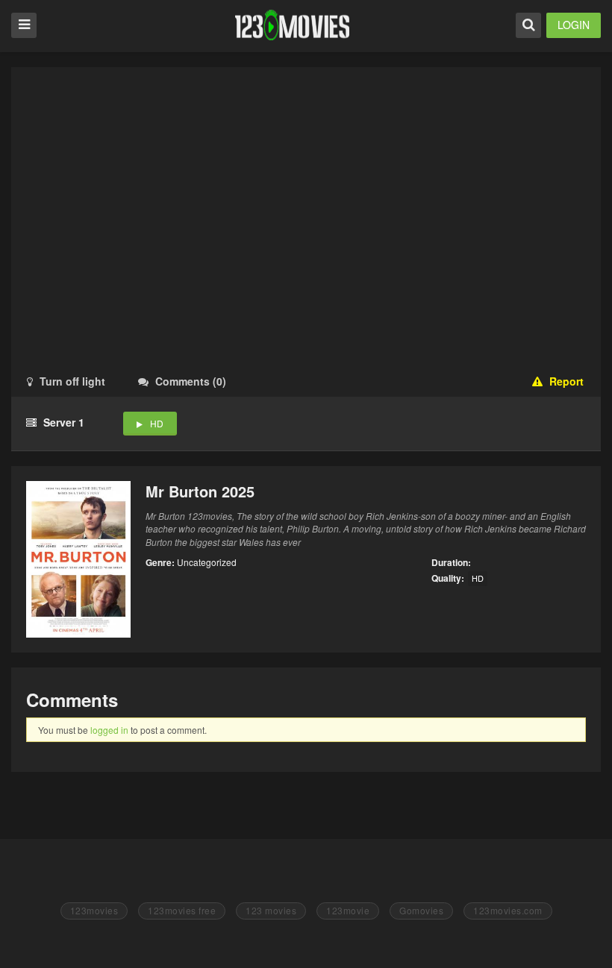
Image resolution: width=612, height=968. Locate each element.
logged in (109, 729)
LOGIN (574, 24)
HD (156, 423)
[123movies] (292, 25)
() (190, 381)
